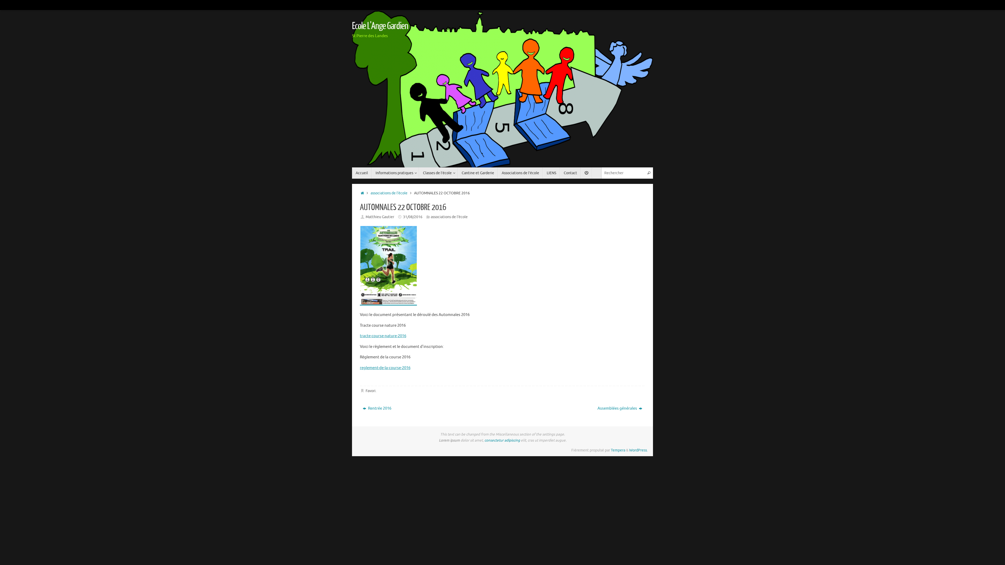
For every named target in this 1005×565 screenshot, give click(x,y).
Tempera (618, 450)
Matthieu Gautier (380, 217)
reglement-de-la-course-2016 (385, 367)
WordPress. (638, 450)
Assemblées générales (618, 408)
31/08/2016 (412, 217)
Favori (371, 391)
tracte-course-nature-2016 (383, 336)
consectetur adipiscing (502, 440)
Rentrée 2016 (379, 408)
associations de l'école (389, 193)
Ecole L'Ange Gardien (380, 26)
